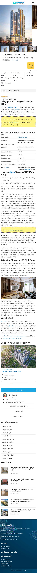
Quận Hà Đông (7, 436)
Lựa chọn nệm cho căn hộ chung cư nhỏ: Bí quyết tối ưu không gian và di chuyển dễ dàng (22, 469)
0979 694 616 (12, 399)
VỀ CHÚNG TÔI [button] (6, 525)
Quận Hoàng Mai (14, 90)
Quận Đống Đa (7, 433)
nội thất (10, 326)
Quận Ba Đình (7, 426)
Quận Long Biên (8, 449)
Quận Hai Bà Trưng (8, 439)
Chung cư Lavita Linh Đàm (11, 371)
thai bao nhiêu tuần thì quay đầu (12, 338)
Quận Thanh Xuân (8, 455)
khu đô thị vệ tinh (14, 122)
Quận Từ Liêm (7, 458)
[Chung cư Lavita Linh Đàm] (18, 356)
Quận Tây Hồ (7, 452)
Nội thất (3, 321)
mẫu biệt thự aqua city (16, 230)
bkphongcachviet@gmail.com (16, 402)
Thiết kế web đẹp (21, 570)
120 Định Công (12, 107)
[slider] (4, 96)
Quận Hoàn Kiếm (8, 442)
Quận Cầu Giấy (7, 430)
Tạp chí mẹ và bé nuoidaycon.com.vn (15, 336)
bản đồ (15, 60)
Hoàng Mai (17, 110)
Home (4, 90)
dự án (7, 167)
